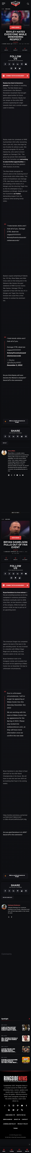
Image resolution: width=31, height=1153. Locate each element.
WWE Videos (4, 1046)
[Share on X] (9, 436)
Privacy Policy (23, 1123)
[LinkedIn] (17, 64)
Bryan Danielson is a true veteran (14, 592)
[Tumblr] (26, 1105)
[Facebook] (5, 64)
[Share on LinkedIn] (13, 436)
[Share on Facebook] (5, 436)
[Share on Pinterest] (17, 436)
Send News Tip (10, 1115)
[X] (9, 64)
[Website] (9, 475)
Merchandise (7, 1119)
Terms (15, 1128)
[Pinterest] (21, 64)
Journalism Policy (9, 1123)
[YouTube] (26, 64)
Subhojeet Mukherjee (10, 551)
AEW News (7, 519)
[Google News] (13, 64)
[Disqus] (15, 980)
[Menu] (3, 3)
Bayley (5, 442)
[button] (28, 4)
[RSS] (22, 1110)
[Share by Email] (26, 436)
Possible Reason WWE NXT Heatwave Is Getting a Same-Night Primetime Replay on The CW (9, 1061)
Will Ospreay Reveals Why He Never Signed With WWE (9, 1039)
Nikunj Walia (6, 43)
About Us (17, 1119)
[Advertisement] (15, 261)
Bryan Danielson (7, 897)
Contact (25, 1119)
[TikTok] (18, 1110)
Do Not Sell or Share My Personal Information (15, 1137)
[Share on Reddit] (21, 436)
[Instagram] (11, 68)
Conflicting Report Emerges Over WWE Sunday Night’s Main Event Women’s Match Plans (9, 1029)
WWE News (15, 27)
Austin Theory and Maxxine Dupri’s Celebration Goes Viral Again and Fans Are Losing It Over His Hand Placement (9, 1050)
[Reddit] (19, 68)
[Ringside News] (15, 4)
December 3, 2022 (14, 365)
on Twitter (17, 193)
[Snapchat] (15, 68)
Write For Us (21, 1115)
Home (3, 519)
